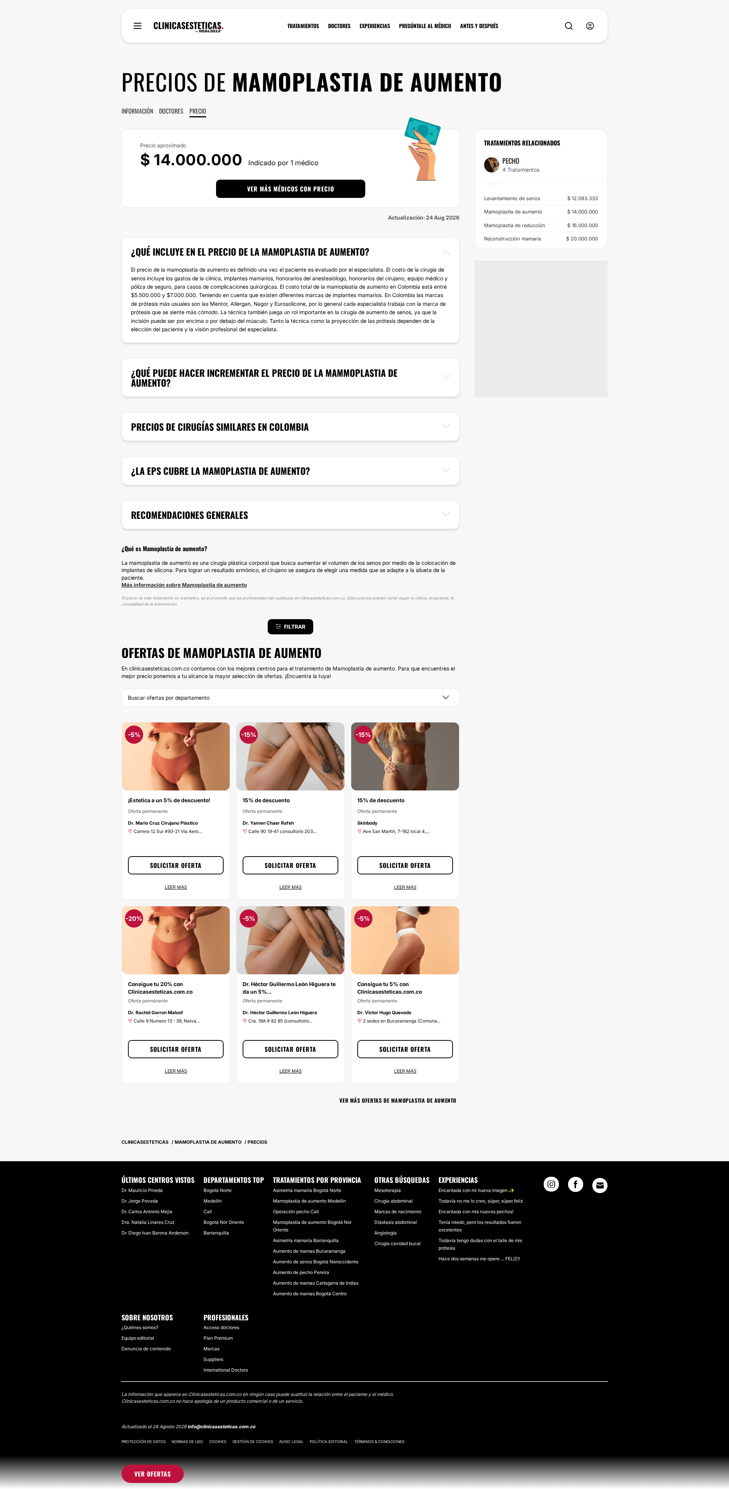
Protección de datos (144, 1441)
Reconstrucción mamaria (541, 239)
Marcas (211, 1348)
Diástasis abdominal (395, 1222)
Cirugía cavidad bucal (397, 1243)
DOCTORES (339, 26)
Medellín (213, 1201)
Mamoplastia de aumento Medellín (309, 1201)
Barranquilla (216, 1233)
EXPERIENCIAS (375, 26)
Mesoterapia (387, 1190)
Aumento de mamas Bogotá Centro (310, 1293)
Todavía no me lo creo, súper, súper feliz (481, 1201)
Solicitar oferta (176, 865)
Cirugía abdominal (393, 1201)
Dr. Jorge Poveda (140, 1201)
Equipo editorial (138, 1338)
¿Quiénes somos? (140, 1327)
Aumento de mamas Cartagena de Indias (315, 1283)
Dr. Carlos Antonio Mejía (147, 1211)
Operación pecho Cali (296, 1211)
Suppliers (213, 1359)
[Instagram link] (551, 1186)
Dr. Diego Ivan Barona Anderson (155, 1233)
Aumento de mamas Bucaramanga (309, 1251)
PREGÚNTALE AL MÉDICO (425, 26)
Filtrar (294, 626)
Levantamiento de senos (541, 198)
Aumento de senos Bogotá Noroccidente (315, 1262)
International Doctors (226, 1370)
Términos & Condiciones (379, 1441)
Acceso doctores (221, 1327)
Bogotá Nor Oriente (224, 1222)
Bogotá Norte (218, 1190)
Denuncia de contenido (146, 1348)
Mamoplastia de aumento (541, 212)
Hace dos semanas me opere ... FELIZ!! (479, 1258)
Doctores (171, 110)
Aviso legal (291, 1441)
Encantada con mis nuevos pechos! (476, 1211)
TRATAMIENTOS (303, 26)
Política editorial (329, 1441)
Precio (197, 110)
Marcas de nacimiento (397, 1211)
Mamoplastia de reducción (541, 225)
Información (137, 110)
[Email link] (600, 1185)
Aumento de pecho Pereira (301, 1272)
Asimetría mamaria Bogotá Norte (307, 1190)
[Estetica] (188, 27)
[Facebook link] (575, 1186)
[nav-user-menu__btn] (590, 26)
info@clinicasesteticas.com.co (221, 1426)
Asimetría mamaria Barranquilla (306, 1240)
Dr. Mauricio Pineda (142, 1190)
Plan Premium (218, 1338)
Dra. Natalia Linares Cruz (148, 1222)
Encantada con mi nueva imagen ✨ (476, 1190)
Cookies (217, 1441)
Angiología (385, 1233)
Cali (208, 1211)
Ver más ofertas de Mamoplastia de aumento (397, 1100)
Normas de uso (187, 1441)
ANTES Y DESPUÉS (479, 26)
